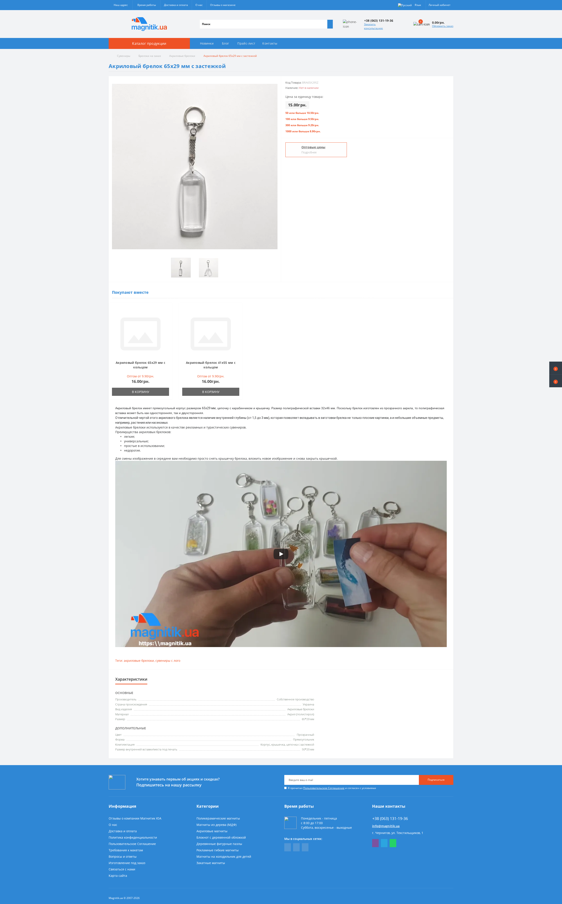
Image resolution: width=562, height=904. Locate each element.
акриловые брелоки (139, 660)
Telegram (384, 843)
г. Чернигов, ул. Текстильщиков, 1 (397, 833)
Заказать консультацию (373, 26)
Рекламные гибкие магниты (217, 850)
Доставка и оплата (176, 5)
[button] (555, 381)
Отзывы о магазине (223, 5)
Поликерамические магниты (218, 818)
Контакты (269, 43)
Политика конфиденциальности (133, 837)
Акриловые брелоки (182, 56)
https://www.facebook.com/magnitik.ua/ (287, 847)
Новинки (207, 43)
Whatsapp (393, 843)
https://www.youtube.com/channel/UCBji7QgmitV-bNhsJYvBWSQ (296, 847)
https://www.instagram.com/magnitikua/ (305, 847)
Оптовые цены (313, 147)
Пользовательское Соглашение (323, 788)
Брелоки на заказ (150, 56)
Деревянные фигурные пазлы (219, 844)
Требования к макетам (126, 850)
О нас (199, 5)
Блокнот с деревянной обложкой (221, 837)
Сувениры (123, 56)
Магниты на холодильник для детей (223, 856)
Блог (225, 43)
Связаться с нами (122, 869)
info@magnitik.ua (386, 826)
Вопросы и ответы (123, 856)
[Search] (330, 24)
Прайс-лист (246, 43)
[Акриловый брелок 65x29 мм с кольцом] (140, 334)
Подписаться (436, 780)
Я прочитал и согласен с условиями (332, 788)
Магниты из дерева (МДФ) (216, 825)
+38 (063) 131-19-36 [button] (390, 818)
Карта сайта (118, 876)
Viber (375, 843)
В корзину (140, 392)
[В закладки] (167, 309)
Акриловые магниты (211, 831)
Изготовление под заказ (127, 863)
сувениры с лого (167, 660)
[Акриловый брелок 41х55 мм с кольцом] (211, 334)
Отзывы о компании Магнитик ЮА (135, 818)
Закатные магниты (210, 863)
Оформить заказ (442, 26)
